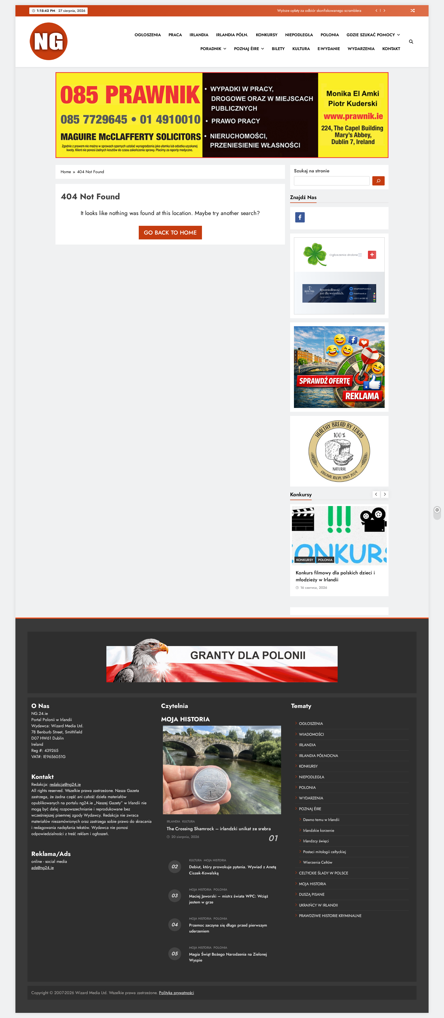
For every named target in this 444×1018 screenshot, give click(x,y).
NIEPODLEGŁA (299, 35)
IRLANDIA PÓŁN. (232, 35)
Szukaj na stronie (311, 170)
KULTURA (301, 49)
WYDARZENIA (361, 49)
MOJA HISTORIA (215, 860)
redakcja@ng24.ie (65, 784)
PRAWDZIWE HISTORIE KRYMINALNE (330, 916)
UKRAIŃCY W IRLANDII (318, 905)
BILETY (278, 49)
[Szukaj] (378, 180)
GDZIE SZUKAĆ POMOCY (371, 35)
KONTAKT (391, 49)
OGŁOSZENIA (148, 35)
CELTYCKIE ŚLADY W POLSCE (323, 873)
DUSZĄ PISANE (312, 894)
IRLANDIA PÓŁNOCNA (318, 756)
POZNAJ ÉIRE (246, 49)
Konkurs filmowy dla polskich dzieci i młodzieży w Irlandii (335, 576)
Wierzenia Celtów (317, 862)
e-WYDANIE (329, 49)
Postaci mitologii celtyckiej (324, 852)
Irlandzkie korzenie (318, 830)
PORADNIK (210, 49)
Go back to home (170, 232)
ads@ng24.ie (42, 868)
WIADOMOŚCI (311, 734)
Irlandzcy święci (316, 841)
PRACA (175, 35)
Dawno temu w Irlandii (321, 820)
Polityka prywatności (176, 993)
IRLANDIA (199, 35)
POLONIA (330, 35)
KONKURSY (267, 35)
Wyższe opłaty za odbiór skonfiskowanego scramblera (319, 10)
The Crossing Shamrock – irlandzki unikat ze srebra (219, 828)
